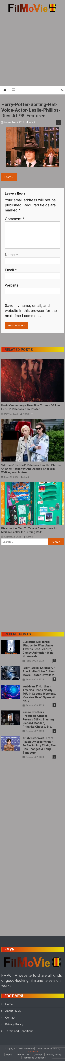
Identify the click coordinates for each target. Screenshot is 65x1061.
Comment (14, 219)
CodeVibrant (32, 1051)
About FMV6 (13, 1011)
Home (9, 1004)
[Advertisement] (32, 49)
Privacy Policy (14, 1024)
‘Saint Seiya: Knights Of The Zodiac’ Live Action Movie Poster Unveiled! (39, 671)
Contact (10, 1017)
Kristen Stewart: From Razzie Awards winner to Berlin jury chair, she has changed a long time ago (39, 745)
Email (11, 270)
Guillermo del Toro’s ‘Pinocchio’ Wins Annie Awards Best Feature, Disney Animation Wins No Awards (38, 649)
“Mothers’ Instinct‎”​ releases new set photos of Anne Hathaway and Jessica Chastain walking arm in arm (31, 468)
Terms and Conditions (19, 1031)
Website (12, 285)
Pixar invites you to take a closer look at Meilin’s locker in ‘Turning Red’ (29, 530)
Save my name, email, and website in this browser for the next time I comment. (31, 310)
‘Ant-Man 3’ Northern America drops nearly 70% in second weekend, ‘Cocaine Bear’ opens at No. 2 (39, 694)
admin (32, 122)
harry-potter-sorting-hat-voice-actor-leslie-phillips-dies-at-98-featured (11, 176)
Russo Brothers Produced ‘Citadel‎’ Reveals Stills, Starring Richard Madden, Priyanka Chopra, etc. (38, 719)
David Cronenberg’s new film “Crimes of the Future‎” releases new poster (30, 407)
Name (11, 255)
